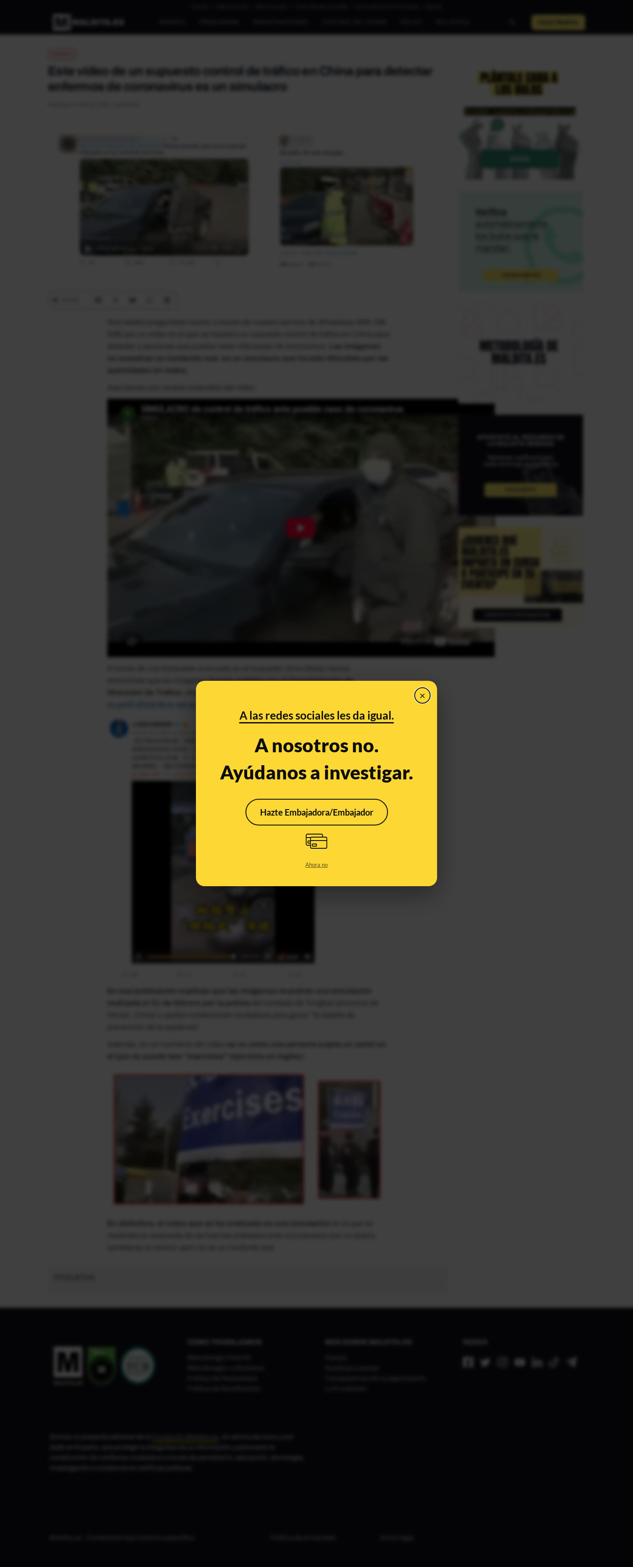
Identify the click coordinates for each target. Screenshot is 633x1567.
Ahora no (316, 864)
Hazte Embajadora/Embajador (316, 812)
